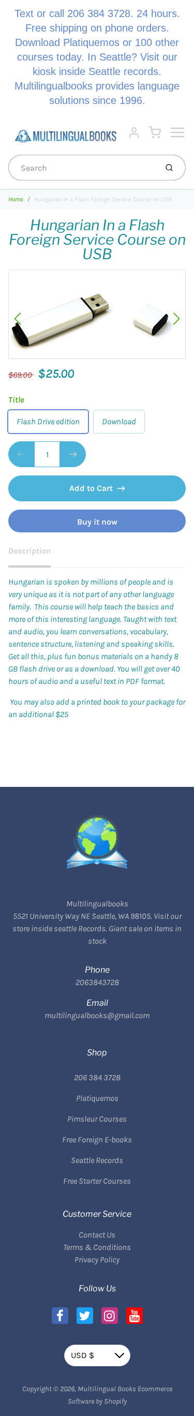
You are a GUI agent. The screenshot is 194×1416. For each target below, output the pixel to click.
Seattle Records (97, 1160)
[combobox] (81, 168)
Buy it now (97, 522)
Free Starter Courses (97, 1181)
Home (15, 199)
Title (16, 400)
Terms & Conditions (97, 1247)
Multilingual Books (107, 1388)
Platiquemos (97, 1098)
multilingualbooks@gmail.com (97, 1015)
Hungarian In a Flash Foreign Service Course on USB (103, 199)
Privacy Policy (97, 1259)
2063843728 (97, 982)
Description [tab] (29, 551)
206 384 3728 (97, 1077)
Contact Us (97, 1235)
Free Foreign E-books (97, 1139)
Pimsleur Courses (97, 1119)
